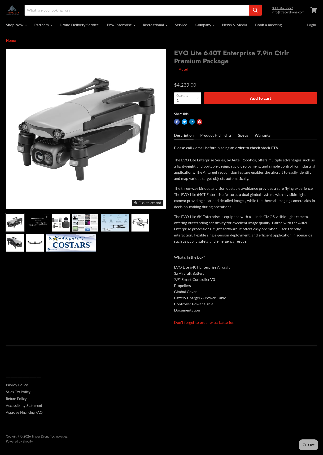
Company (203, 24)
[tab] (184, 135)
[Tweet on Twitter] (184, 122)
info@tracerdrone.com (288, 12)
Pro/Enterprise (120, 24)
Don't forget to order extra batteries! (204, 322)
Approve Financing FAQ (24, 412)
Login (311, 25)
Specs (243, 135)
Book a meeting (268, 24)
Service (181, 24)
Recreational (154, 24)
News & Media (234, 24)
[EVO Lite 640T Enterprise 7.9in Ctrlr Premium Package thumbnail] (14, 222)
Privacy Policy (17, 385)
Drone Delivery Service (79, 24)
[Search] (255, 10)
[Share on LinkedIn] (192, 122)
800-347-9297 (282, 8)
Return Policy (16, 398)
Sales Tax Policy (18, 392)
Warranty (263, 135)
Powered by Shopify (19, 441)
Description (184, 135)
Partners (42, 24)
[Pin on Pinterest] (199, 122)
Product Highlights (215, 135)
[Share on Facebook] (177, 122)
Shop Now (15, 24)
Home (11, 40)
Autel (183, 69)
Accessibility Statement (24, 405)
